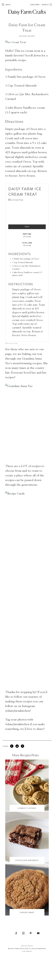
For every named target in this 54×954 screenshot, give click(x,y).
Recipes (31, 36)
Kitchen (23, 36)
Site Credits (27, 951)
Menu (8, 5)
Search (45, 5)
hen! (28, 710)
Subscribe (35, 5)
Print (27, 227)
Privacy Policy (27, 946)
